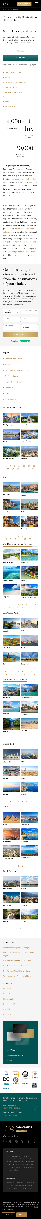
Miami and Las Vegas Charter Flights (16, 948)
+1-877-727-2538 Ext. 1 (12, 1108)
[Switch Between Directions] (20, 319)
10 (15, 539)
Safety (8, 1188)
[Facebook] (5, 1141)
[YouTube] (28, 1141)
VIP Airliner (18, 1164)
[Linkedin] (22, 1141)
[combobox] (20, 51)
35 (18, 469)
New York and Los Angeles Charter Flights (19, 966)
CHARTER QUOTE (24, 3)
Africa (7, 102)
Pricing (15, 1188)
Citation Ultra (8, 994)
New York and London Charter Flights (17, 961)
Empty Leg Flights (15, 1167)
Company (9, 1183)
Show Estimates (20, 335)
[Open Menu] (36, 3)
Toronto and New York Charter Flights (17, 976)
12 (27, 608)
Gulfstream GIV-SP (10, 1014)
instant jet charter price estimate (22, 252)
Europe (7, 78)
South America (10, 107)
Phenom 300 (8, 999)
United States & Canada (13, 73)
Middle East (9, 97)
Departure (9, 326)
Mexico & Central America (13, 92)
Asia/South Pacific (11, 87)
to (25, 318)
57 (18, 472)
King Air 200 (8, 989)
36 (23, 469)
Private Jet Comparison (16, 1185)
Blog (28, 1185)
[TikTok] (34, 1141)
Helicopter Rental (19, 1162)
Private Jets (19, 1183)
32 (34, 466)
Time (24, 325)
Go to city (20, 58)
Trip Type (8, 310)
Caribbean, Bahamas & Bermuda (15, 82)
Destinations (30, 1183)
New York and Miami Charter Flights (16, 971)
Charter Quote (11, 1116)
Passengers (27, 310)
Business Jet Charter (20, 1159)
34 (13, 469)
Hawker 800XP (9, 1004)
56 (33, 469)
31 (29, 466)
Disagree (8, 1215)
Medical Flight (30, 1164)
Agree (21, 1215)
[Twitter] (10, 1141)
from (7, 318)
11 (22, 608)
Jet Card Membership (13, 1156)
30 (24, 466)
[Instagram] (16, 1141)
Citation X (6, 1009)
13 (30, 674)
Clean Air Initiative (26, 1188)
